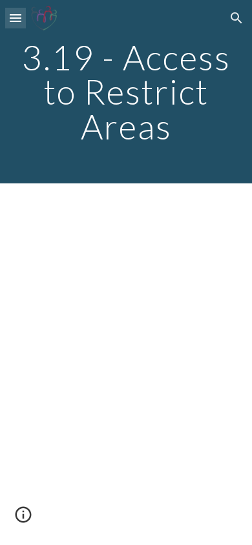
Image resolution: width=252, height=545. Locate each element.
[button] (15, 18)
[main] (126, 92)
